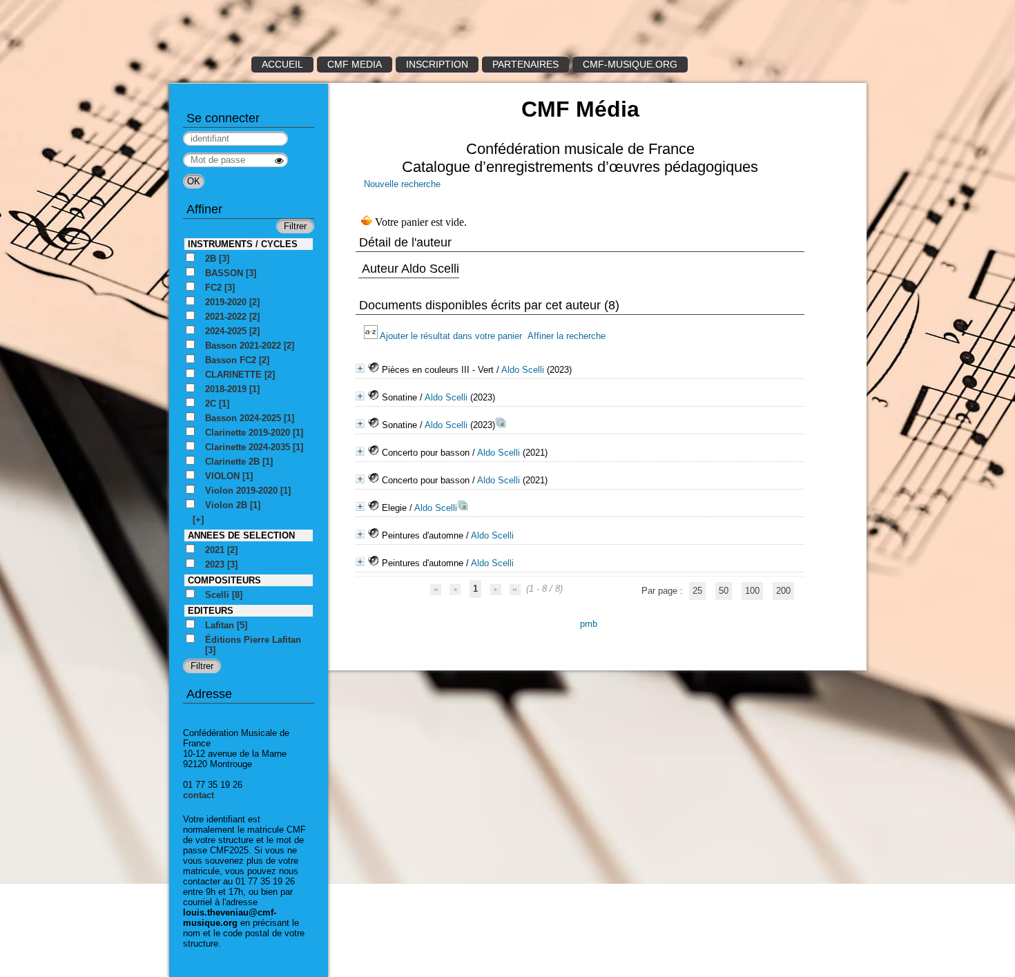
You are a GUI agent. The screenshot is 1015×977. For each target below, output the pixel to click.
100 (752, 591)
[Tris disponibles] (372, 336)
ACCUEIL (282, 64)
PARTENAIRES (525, 64)
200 (783, 591)
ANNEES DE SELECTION (241, 535)
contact (198, 795)
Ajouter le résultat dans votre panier (451, 336)
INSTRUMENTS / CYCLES (243, 244)
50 (723, 591)
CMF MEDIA (354, 64)
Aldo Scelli (522, 370)
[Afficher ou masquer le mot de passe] (279, 160)
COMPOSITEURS (224, 580)
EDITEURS (210, 611)
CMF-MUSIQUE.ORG (630, 64)
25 (697, 591)
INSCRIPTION (437, 64)
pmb (588, 624)
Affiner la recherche (567, 336)
